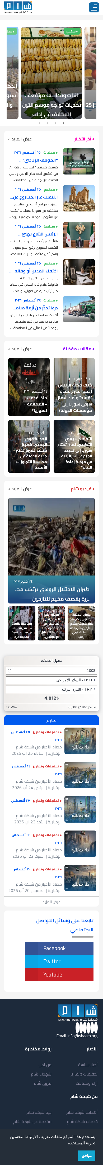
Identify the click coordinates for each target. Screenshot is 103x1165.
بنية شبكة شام (39, 1112)
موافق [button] (87, 1155)
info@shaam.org (83, 1036)
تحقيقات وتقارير (84, 1074)
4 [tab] (39, 123)
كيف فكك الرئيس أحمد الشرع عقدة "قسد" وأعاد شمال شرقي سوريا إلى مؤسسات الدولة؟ (74, 397)
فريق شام (43, 1083)
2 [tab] (55, 123)
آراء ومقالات (87, 1083)
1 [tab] (63, 123)
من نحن (45, 1065)
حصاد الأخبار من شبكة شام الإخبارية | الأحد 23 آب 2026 (38, 819)
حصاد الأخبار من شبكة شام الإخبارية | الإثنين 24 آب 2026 (37, 784)
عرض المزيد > (20, 139)
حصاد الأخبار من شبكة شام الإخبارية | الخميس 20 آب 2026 (35, 887)
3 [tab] (47, 123)
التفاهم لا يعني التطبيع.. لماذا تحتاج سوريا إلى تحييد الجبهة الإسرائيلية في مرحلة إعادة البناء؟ (74, 453)
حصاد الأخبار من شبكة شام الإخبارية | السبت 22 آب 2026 (37, 853)
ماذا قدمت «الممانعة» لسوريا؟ (35, 404)
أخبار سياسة (88, 1065)
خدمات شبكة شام (82, 1121)
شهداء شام (41, 1074)
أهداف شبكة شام (82, 1112)
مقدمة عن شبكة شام (32, 1121)
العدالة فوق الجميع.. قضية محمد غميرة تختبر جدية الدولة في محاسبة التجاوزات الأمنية (31, 453)
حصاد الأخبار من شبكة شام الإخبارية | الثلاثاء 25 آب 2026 (37, 750)
